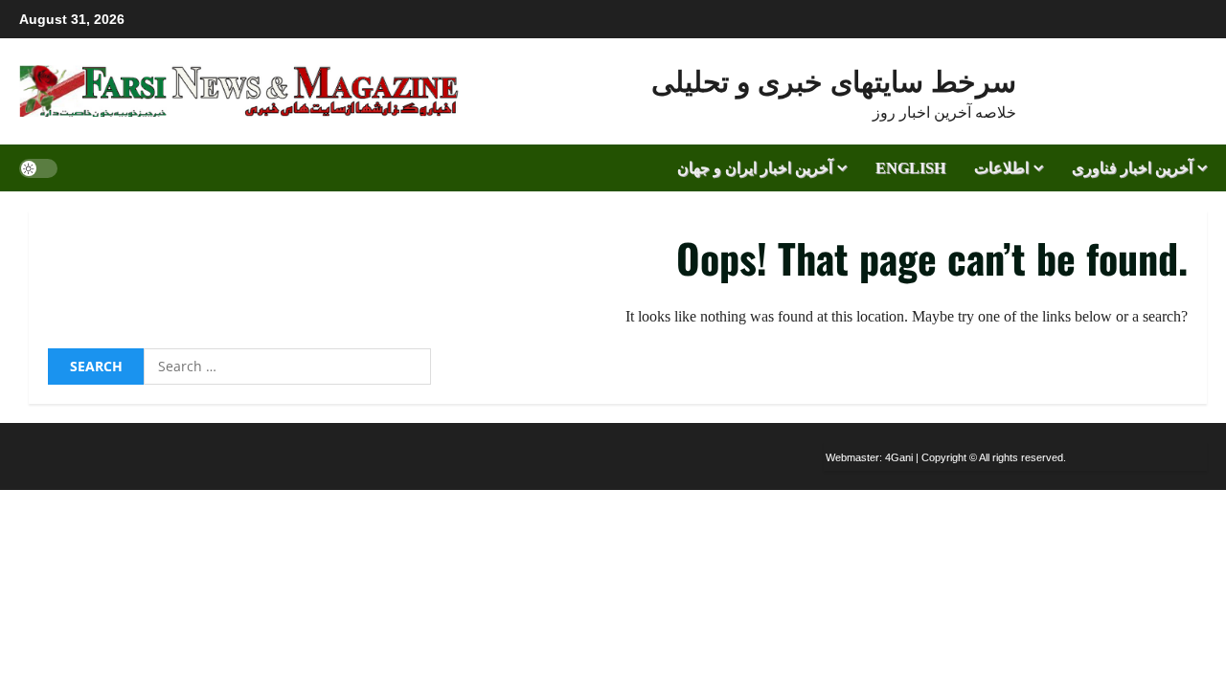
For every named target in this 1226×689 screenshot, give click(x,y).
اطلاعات (1001, 168)
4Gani (899, 457)
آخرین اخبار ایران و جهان (754, 168)
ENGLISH (910, 168)
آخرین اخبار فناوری (1132, 168)
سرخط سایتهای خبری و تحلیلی (833, 78)
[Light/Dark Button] (38, 167)
